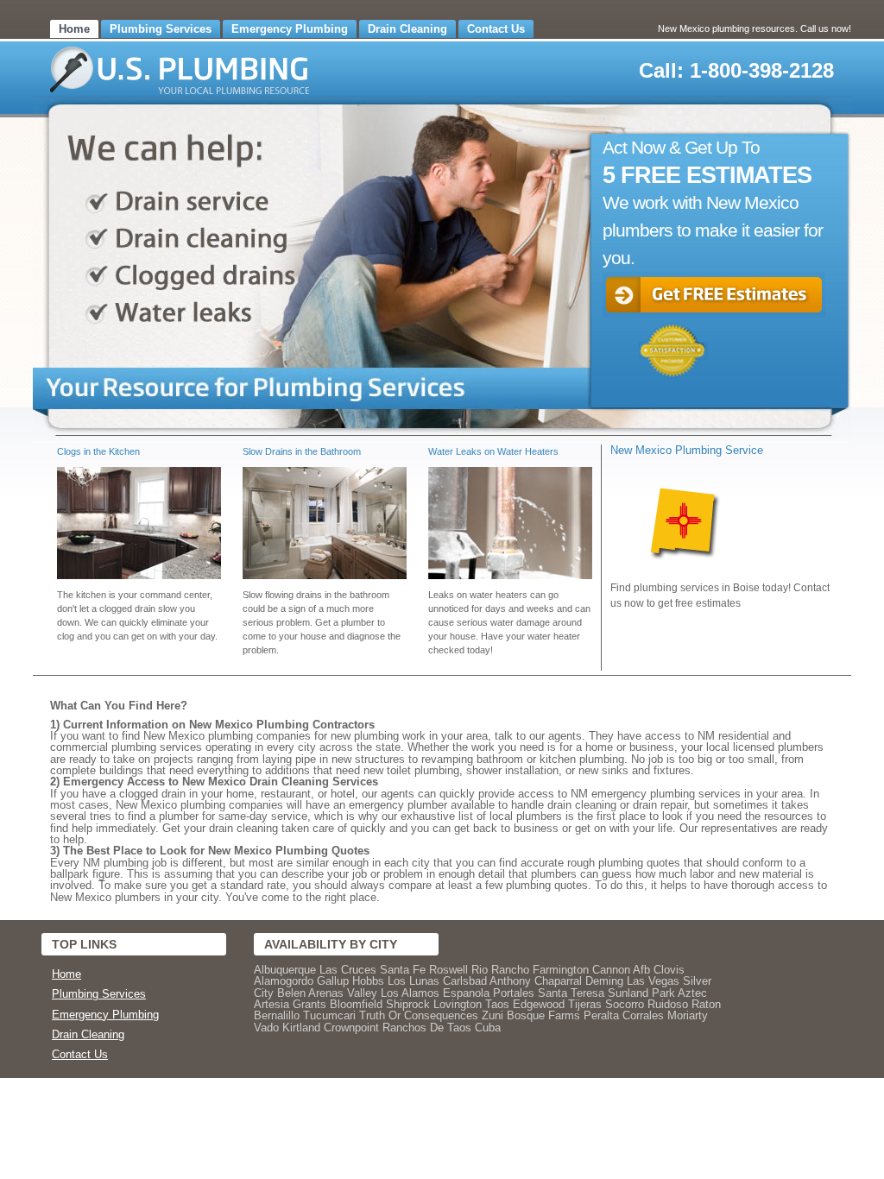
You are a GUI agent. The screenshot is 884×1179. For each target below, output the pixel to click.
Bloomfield (356, 1004)
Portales (513, 993)
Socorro (624, 1004)
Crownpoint (351, 1027)
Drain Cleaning (407, 28)
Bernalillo (277, 1015)
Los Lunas (413, 980)
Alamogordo (283, 980)
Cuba (488, 1027)
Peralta (601, 1015)
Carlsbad (465, 980)
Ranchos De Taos (426, 1027)
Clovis (669, 969)
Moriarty (687, 1015)
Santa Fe (403, 969)
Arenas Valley (342, 993)
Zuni (492, 1015)
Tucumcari (329, 1015)
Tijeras (585, 1004)
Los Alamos (410, 993)
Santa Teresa (571, 993)
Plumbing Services (161, 28)
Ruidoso (667, 1004)
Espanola (466, 993)
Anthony (510, 980)
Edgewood (539, 1004)
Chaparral (558, 980)
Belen (291, 993)
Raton (706, 1004)
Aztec (692, 993)
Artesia (271, 1004)
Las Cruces (347, 969)
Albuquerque (285, 969)
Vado (266, 1027)
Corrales (643, 1015)
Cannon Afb (621, 969)
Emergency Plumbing (289, 28)
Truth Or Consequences (418, 1015)
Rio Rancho (500, 969)
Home (74, 28)
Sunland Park (641, 993)
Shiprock (408, 1004)
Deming (604, 980)
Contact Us (496, 28)
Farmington (561, 969)
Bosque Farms (543, 1015)
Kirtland (301, 1027)
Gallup (333, 980)
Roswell (448, 969)
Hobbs (368, 980)
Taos (497, 1004)
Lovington (457, 1004)
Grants (309, 1004)
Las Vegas (653, 980)
